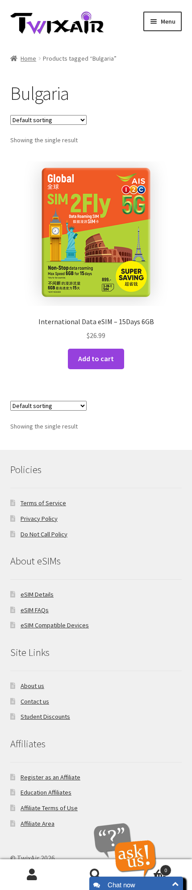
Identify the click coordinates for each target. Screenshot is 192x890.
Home (28, 58)
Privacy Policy (39, 519)
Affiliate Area (37, 824)
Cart (147, 867)
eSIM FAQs (35, 610)
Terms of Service (43, 503)
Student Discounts (45, 717)
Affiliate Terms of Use (49, 808)
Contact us (35, 701)
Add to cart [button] (96, 358)
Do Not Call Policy (44, 534)
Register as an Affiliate (50, 777)
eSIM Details (37, 594)
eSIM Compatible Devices (55, 625)
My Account (32, 875)
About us (32, 686)
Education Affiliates (46, 792)
